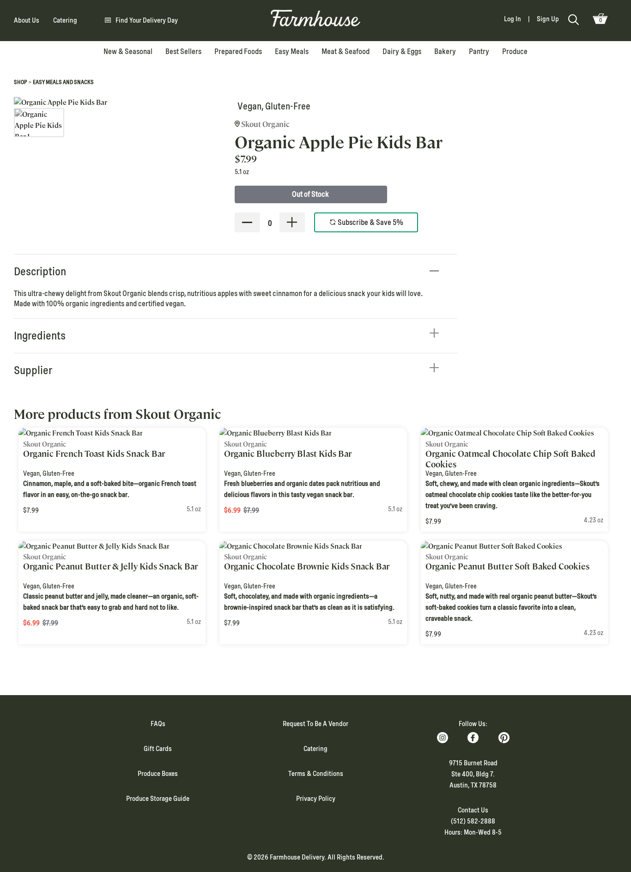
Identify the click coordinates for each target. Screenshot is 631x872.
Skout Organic (265, 124)
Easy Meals (292, 51)
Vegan (249, 106)
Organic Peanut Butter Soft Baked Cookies (507, 566)
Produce (515, 51)
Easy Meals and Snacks (63, 82)
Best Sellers (183, 51)
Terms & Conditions (315, 773)
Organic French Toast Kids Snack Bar (94, 453)
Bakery (445, 51)
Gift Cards (158, 749)
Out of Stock (310, 194)
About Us (26, 20)
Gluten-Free (287, 106)
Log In (512, 19)
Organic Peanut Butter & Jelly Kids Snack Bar (110, 566)
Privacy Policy (315, 798)
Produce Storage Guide (157, 798)
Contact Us (473, 810)
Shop (20, 82)
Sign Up (548, 19)
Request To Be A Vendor (315, 724)
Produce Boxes (158, 773)
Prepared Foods (238, 51)
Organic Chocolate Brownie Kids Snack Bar (306, 566)
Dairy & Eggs (401, 51)
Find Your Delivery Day (146, 20)
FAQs (158, 724)
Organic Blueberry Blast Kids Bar (288, 453)
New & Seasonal (127, 51)
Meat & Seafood (346, 51)
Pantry (479, 51)
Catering (65, 20)
